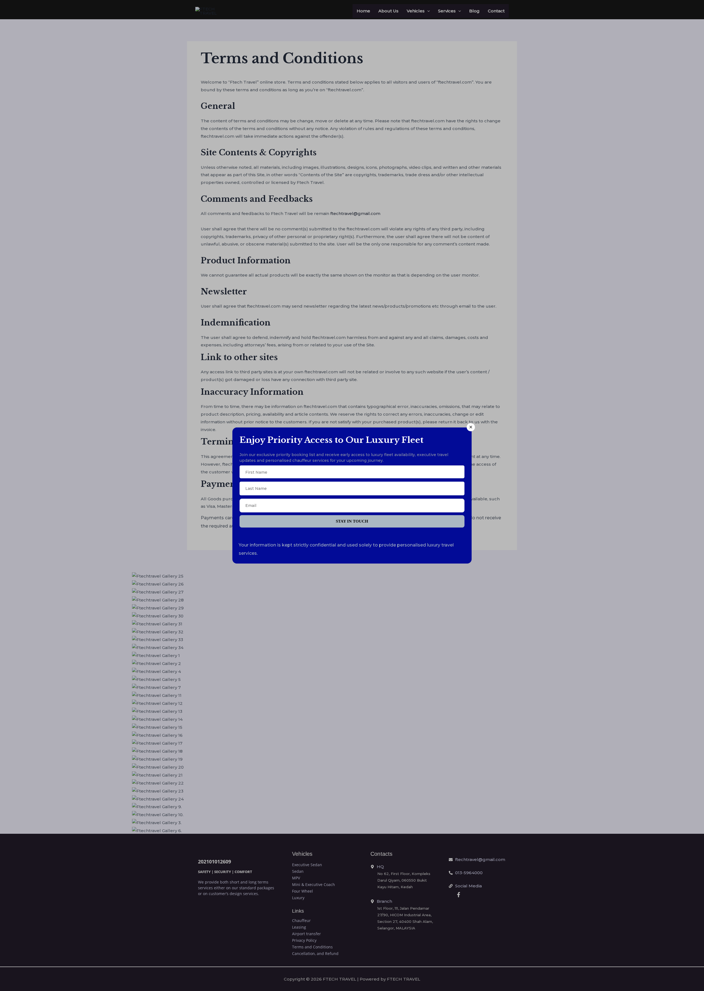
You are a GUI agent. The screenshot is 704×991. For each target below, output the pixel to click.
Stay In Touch (352, 521)
